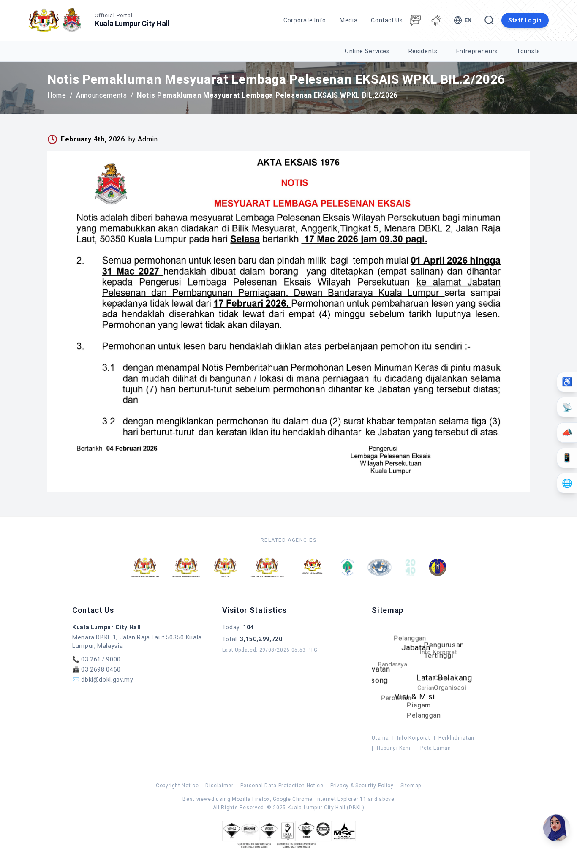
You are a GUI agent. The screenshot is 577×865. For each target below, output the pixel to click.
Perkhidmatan (456, 738)
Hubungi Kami (394, 748)
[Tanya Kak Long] (556, 827)
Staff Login (525, 20)
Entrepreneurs (477, 51)
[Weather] (436, 20)
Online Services (367, 51)
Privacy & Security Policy (362, 786)
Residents (423, 51)
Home (56, 95)
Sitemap (410, 786)
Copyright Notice (177, 786)
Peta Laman (435, 748)
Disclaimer (219, 786)
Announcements (101, 95)
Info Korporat (413, 738)
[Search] (489, 20)
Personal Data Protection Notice (282, 786)
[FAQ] (415, 20)
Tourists (528, 51)
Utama (380, 738)
